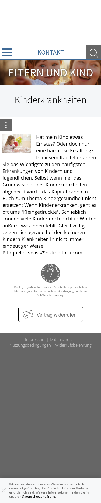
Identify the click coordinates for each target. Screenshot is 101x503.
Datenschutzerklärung (38, 496)
